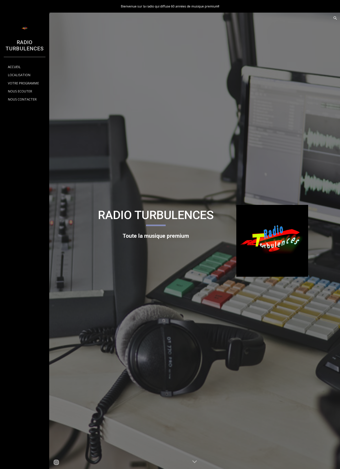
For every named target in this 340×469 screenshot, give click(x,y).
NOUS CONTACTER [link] (22, 99)
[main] (156, 217)
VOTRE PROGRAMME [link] (23, 83)
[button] (335, 18)
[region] (170, 6)
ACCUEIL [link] (14, 67)
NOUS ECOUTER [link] (20, 91)
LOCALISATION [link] (19, 75)
